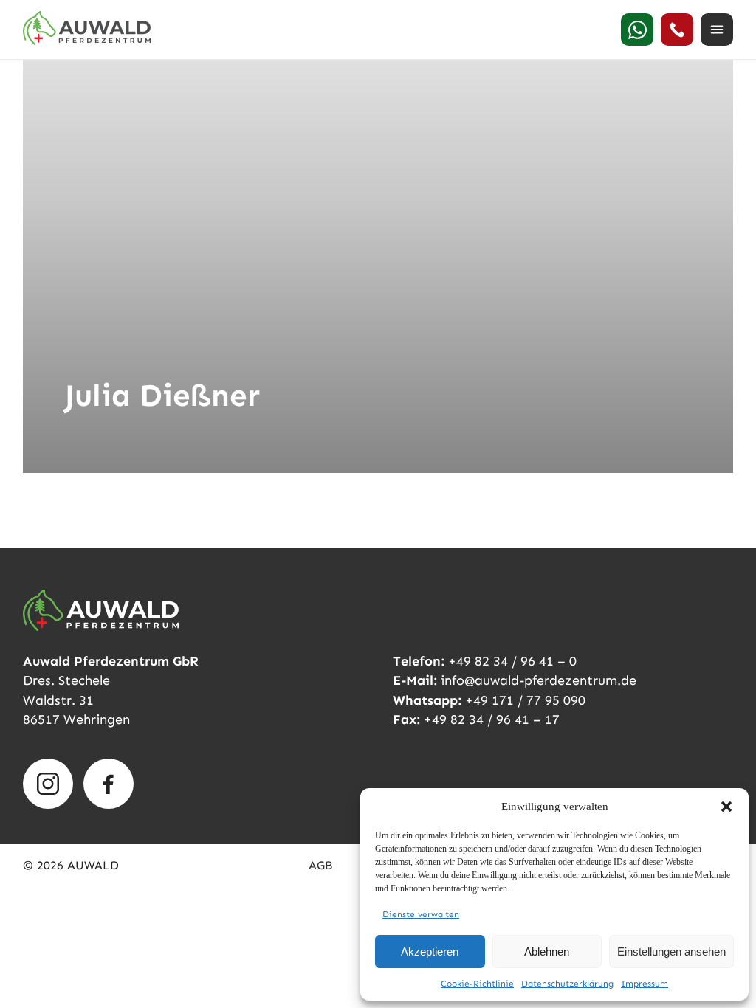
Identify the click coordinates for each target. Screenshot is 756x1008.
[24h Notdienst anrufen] (677, 29)
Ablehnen (546, 951)
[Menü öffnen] (717, 29)
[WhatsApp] (637, 29)
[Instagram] (48, 784)
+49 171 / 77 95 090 (525, 700)
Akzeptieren (429, 951)
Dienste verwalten (420, 914)
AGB (320, 865)
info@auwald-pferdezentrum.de (538, 680)
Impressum (644, 983)
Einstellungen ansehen (671, 951)
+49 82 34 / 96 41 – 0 (512, 661)
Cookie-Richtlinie (477, 983)
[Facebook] (108, 784)
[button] (726, 806)
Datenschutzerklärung (567, 983)
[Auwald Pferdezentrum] (87, 28)
